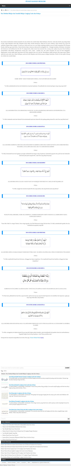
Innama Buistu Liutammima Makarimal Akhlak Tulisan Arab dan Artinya (18, 437)
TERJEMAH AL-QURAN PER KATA (40, 462)
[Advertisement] (35, 27)
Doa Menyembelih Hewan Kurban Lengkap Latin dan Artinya (25, 376)
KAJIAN (24, 462)
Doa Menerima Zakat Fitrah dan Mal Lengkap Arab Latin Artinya (25, 409)
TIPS (29, 462)
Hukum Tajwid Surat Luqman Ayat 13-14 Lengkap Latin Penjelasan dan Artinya (18, 448)
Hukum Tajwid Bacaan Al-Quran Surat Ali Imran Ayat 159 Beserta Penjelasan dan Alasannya (21, 444)
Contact (9, 465)
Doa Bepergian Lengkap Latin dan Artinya (20, 393)
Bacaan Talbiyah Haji (35, 337)
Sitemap (5, 465)
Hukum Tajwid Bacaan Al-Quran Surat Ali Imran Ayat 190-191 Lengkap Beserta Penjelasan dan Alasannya (24, 446)
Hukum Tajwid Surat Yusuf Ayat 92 (10, 435)
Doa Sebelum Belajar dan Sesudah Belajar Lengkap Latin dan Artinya (23, 373)
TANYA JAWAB (11, 462)
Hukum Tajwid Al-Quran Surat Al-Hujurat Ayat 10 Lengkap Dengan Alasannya (19, 431)
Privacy (13, 465)
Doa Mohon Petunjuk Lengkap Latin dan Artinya (21, 401)
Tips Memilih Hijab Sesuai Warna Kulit (11, 429)
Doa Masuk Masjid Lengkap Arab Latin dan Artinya (22, 385)
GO (68, 419)
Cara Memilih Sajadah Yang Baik (9, 433)
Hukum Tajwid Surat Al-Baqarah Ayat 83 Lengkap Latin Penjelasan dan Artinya (18, 453)
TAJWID (4, 462)
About (1, 465)
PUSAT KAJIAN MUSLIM (35, 1)
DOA (5, 371)
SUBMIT (67, 368)
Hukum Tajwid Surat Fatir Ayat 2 (9, 439)
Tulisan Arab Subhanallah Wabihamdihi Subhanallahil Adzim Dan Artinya (18, 424)
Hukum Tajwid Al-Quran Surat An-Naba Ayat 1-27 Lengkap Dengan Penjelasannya (19, 455)
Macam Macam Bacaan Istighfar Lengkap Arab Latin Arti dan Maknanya (17, 451)
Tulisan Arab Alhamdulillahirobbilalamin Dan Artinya (14, 426)
